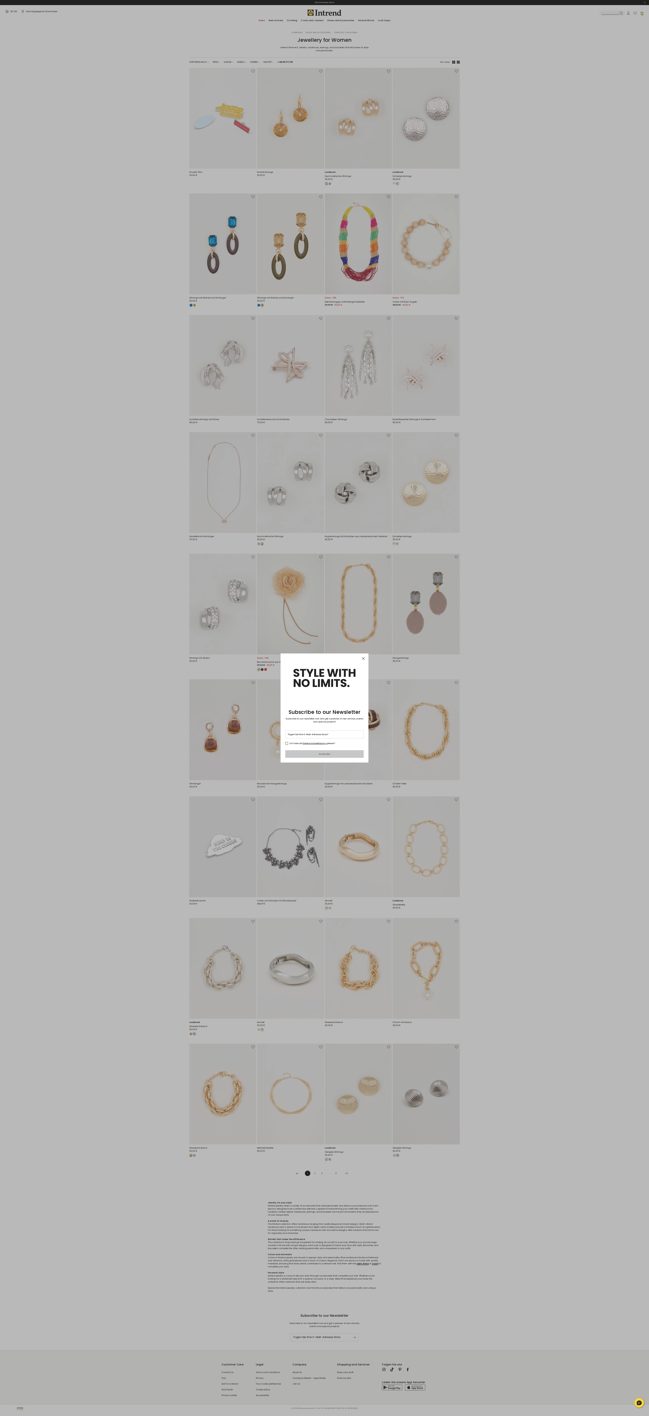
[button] (639, 1403)
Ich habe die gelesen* (312, 743)
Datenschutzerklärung (314, 743)
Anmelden (324, 754)
